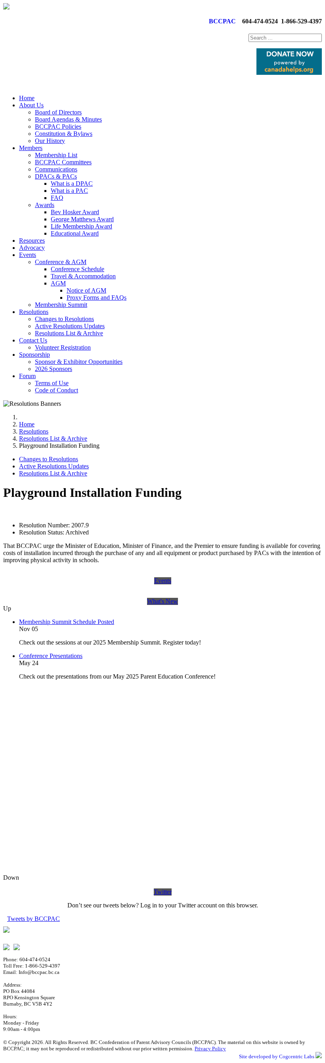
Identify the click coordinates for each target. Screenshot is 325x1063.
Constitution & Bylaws (63, 133)
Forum (27, 376)
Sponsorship (34, 354)
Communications (56, 169)
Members (30, 148)
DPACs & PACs (56, 176)
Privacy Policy (210, 1049)
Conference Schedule (77, 269)
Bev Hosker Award (75, 212)
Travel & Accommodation (83, 276)
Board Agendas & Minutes (68, 119)
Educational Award (75, 233)
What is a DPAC (72, 183)
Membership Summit (61, 304)
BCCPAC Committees (63, 162)
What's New (162, 601)
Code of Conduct (56, 390)
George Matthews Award (82, 219)
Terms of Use (52, 383)
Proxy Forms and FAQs (96, 297)
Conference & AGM (60, 262)
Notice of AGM (86, 290)
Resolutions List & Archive (69, 333)
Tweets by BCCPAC (33, 918)
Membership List (56, 155)
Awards (44, 205)
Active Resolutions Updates (70, 326)
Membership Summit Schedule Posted (66, 621)
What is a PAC (69, 190)
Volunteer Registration (63, 347)
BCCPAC (221, 21)
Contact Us (33, 340)
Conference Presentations (50, 655)
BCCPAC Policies (58, 126)
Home (26, 98)
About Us (31, 105)
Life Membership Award (81, 226)
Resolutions (33, 311)
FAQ (57, 197)
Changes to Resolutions (64, 319)
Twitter (163, 891)
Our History (50, 140)
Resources (32, 240)
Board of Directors (58, 112)
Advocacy (32, 247)
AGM (58, 283)
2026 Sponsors (53, 368)
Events (27, 254)
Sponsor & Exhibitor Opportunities (78, 361)
